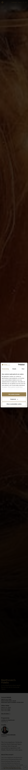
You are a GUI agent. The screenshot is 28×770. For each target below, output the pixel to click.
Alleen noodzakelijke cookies (14, 404)
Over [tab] (23, 368)
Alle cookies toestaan (14, 394)
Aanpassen (13, 399)
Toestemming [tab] (5, 368)
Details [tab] (14, 368)
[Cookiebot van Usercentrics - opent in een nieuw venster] (20, 365)
